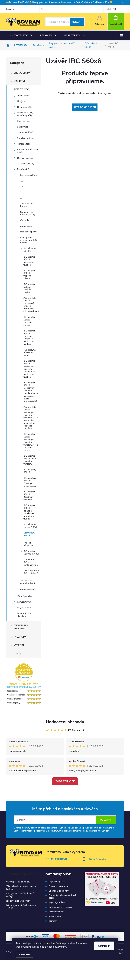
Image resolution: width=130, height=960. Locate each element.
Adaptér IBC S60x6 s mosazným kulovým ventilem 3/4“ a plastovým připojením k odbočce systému (30, 417)
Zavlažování (23, 169)
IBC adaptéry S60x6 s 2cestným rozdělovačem (30, 481)
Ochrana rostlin (24, 107)
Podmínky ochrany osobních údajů (63, 896)
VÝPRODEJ (19, 645)
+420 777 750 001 (96, 858)
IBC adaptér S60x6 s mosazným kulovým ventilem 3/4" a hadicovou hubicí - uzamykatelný (30, 392)
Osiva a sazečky (25, 158)
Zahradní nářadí (24, 132)
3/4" (22, 186)
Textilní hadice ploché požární (27, 582)
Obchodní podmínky (58, 891)
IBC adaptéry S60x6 (29, 471)
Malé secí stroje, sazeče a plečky (25, 114)
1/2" (22, 180)
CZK (115, 9)
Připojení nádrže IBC (28, 544)
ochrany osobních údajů (34, 827)
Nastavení (24, 954)
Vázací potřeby (24, 596)
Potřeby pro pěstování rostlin (28, 151)
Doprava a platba (57, 881)
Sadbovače (22, 126)
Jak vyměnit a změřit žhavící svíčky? (19, 895)
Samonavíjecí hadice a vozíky (27, 213)
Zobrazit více (65, 781)
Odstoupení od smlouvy (60, 907)
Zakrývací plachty (25, 163)
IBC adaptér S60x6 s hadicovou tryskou (29, 260)
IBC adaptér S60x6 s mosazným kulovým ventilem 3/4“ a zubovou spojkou (30, 442)
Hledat (77, 22)
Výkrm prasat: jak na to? (18, 881)
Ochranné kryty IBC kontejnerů (31, 572)
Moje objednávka (57, 902)
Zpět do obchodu (85, 107)
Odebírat (105, 819)
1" (21, 192)
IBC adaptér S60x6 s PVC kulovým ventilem (30, 459)
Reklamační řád (56, 911)
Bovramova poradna (58, 886)
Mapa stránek (55, 916)
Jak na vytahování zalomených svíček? (21, 907)
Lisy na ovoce (24, 607)
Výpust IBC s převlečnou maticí (29, 352)
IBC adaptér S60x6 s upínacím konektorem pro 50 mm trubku (29, 512)
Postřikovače (23, 121)
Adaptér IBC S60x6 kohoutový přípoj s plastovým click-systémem (31, 304)
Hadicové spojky (28, 231)
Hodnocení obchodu (65, 722)
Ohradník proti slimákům (24, 615)
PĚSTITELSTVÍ (21, 89)
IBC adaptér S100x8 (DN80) (31, 552)
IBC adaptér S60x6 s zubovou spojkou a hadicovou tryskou (29, 337)
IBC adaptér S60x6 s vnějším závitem (29, 274)
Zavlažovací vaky (28, 588)
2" (21, 197)
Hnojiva (21, 101)
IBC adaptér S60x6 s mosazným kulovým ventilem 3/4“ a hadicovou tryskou (30, 368)
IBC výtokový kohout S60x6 (30, 526)
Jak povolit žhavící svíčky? (18, 900)
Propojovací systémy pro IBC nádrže (28, 240)
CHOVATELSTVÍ (22, 72)
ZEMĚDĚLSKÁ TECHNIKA (21, 627)
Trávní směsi (23, 95)
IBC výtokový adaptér (29, 250)
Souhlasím (104, 946)
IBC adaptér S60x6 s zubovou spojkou (29, 321)
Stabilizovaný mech (26, 138)
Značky (17, 653)
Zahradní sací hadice (26, 205)
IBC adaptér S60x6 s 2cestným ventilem (29, 495)
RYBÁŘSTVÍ (20, 636)
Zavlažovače (26, 226)
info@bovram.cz (59, 858)
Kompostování (24, 601)
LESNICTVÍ (19, 81)
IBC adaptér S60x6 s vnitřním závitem (29, 288)
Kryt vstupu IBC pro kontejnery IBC (30, 562)
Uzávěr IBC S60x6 (29, 534)
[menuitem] (21, 35)
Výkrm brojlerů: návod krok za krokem (21, 888)
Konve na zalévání (29, 175)
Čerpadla (24, 220)
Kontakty (10, 9)
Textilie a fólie (23, 143)
